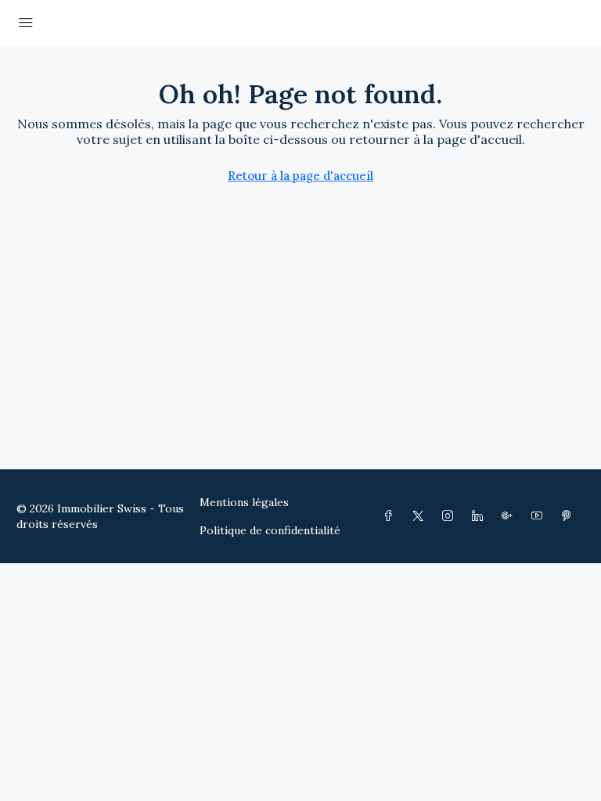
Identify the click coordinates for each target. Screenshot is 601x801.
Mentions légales (244, 502)
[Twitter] (421, 516)
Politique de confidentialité (270, 530)
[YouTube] (540, 516)
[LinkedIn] (480, 516)
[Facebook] (391, 516)
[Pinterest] (569, 516)
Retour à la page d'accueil (300, 175)
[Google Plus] (510, 516)
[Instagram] (450, 516)
